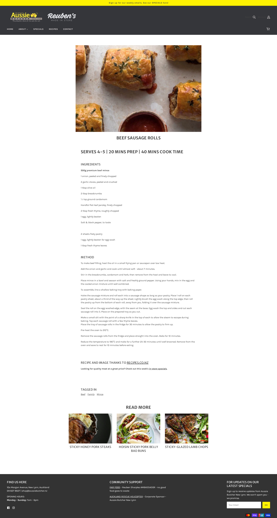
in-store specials (158, 368)
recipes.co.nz (138, 362)
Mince (100, 394)
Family (91, 394)
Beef (83, 394)
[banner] (43, 16)
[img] (8, 507)
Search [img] (249, 17)
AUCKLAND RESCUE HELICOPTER (126, 496)
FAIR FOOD (115, 487)
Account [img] (262, 17)
